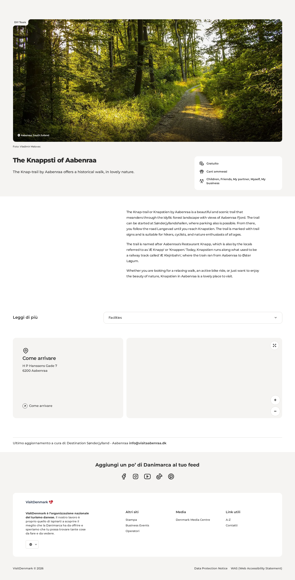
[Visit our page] (135, 476)
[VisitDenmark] (39, 502)
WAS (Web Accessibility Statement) (256, 568)
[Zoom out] (275, 411)
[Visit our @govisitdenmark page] (159, 476)
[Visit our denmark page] (123, 476)
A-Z (228, 520)
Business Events (137, 525)
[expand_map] (274, 345)
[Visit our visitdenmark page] (147, 476)
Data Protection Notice (211, 568)
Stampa (131, 520)
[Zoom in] (275, 400)
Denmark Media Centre (193, 520)
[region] (204, 378)
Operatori (132, 531)
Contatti (232, 525)
